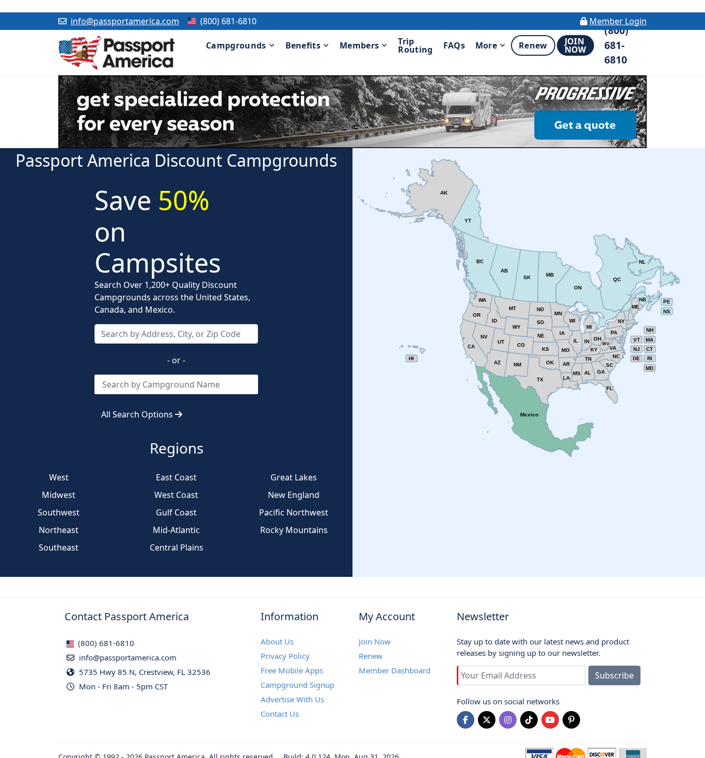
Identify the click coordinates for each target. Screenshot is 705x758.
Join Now (375, 641)
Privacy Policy (285, 656)
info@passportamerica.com (125, 21)
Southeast (58, 547)
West (59, 477)
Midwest (58, 495)
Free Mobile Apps (292, 670)
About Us (277, 641)
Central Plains (176, 547)
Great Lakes (293, 477)
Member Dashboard (394, 670)
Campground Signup (297, 685)
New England (293, 495)
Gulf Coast (176, 512)
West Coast (176, 495)
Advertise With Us (292, 699)
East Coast (176, 477)
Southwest (58, 512)
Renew (370, 656)
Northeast (58, 530)
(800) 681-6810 (105, 643)
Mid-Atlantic (176, 530)
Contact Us (280, 713)
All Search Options (138, 414)
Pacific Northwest (293, 512)
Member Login (618, 21)
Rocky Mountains (294, 530)
